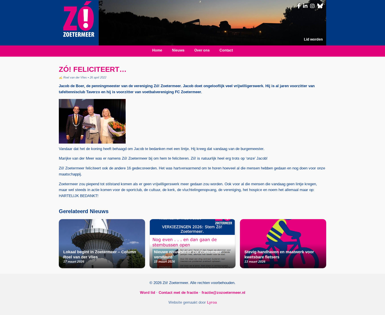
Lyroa (212, 302)
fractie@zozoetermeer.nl (223, 292)
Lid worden (313, 39)
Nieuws (178, 50)
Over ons (202, 50)
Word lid (147, 292)
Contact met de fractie (178, 292)
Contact (226, 50)
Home (157, 50)
